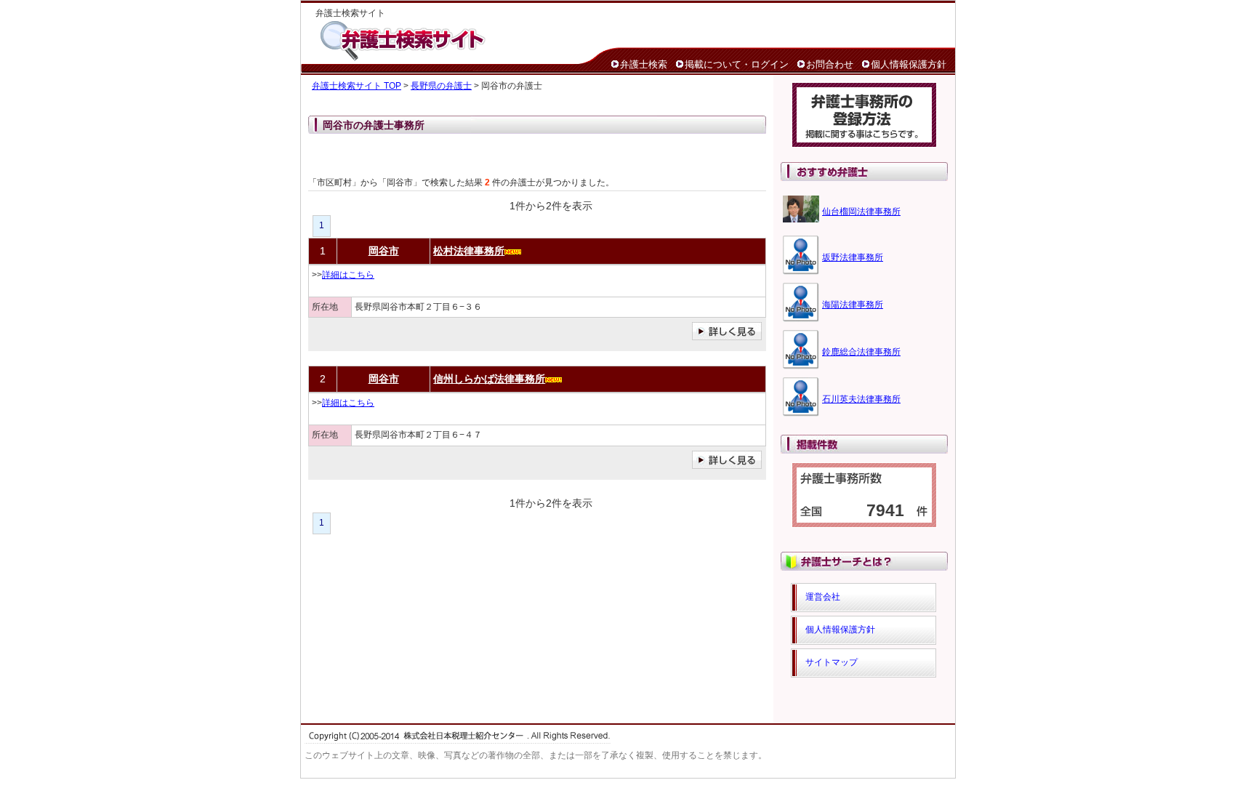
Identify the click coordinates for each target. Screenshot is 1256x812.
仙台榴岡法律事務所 (861, 211)
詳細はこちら (348, 275)
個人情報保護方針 (908, 64)
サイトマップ (831, 662)
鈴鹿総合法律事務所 (861, 352)
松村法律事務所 (468, 251)
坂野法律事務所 (852, 257)
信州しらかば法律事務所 (489, 379)
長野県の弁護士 (441, 86)
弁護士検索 (643, 64)
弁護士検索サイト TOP (356, 86)
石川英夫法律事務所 (861, 399)
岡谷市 (384, 251)
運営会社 (822, 597)
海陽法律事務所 (852, 305)
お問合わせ (829, 64)
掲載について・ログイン (737, 64)
